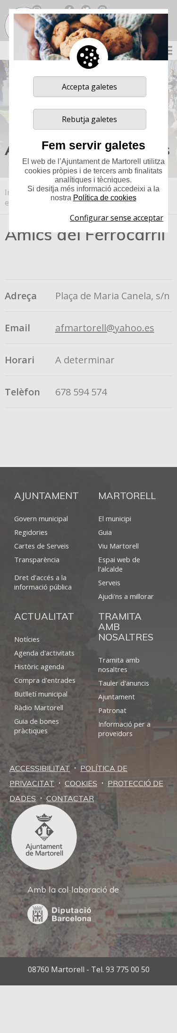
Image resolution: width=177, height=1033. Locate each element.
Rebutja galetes (89, 119)
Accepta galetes (89, 87)
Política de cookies (104, 198)
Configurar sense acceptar (116, 218)
